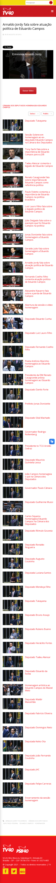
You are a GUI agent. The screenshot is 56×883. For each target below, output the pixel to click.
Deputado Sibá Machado (37, 417)
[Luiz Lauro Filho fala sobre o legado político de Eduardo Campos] (13, 215)
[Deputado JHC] (13, 779)
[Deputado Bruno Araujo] (13, 624)
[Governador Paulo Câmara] (13, 497)
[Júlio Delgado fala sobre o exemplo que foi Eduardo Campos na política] (13, 230)
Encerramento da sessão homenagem (37, 799)
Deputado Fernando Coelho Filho (39, 348)
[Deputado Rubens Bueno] (13, 638)
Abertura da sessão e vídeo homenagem (39, 306)
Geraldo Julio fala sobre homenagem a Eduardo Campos (37, 251)
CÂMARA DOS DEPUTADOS (37, 821)
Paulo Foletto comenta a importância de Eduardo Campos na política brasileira (37, 195)
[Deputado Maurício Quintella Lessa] (13, 469)
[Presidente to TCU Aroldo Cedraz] (13, 455)
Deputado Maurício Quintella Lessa (35, 461)
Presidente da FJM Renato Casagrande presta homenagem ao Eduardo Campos (38, 379)
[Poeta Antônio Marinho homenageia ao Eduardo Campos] (13, 370)
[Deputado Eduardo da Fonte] (13, 680)
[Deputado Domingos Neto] (13, 736)
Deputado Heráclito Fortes (38, 643)
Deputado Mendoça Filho (38, 586)
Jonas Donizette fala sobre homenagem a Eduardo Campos (38, 237)
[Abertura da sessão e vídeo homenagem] (13, 314)
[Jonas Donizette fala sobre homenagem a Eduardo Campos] (13, 244)
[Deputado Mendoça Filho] (13, 596)
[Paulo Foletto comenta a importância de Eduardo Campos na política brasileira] (13, 201)
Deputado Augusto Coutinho (34, 560)
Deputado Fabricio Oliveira (38, 713)
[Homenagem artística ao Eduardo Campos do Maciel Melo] (13, 694)
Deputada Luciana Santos (38, 572)
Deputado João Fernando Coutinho (38, 757)
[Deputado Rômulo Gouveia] (13, 540)
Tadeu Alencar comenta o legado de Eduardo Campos (39, 164)
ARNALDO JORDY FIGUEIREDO (16, 821)
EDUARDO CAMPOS (26, 823)
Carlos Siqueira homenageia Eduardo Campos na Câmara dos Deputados (37, 520)
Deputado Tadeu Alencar (37, 657)
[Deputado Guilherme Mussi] (13, 511)
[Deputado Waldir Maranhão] (13, 708)
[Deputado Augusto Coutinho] (13, 568)
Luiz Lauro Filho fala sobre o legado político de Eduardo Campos (38, 209)
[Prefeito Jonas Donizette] (13, 413)
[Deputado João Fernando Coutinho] (13, 765)
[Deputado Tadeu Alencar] (13, 666)
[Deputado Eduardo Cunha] (13, 328)
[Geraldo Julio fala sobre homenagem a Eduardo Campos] (13, 258)
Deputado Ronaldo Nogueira (34, 546)
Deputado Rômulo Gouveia (38, 530)
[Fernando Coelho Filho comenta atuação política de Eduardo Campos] (13, 286)
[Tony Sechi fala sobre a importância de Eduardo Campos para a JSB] (13, 158)
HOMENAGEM (40, 823)
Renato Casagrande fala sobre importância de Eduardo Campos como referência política (37, 181)
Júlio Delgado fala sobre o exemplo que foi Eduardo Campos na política (38, 223)
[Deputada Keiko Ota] (13, 751)
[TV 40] (8, 14)
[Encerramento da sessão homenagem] (13, 807)
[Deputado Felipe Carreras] (13, 793)
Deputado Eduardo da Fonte (36, 672)
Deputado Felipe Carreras (38, 783)
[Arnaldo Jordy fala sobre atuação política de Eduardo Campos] (13, 272)
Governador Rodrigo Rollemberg (35, 433)
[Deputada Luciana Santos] (13, 582)
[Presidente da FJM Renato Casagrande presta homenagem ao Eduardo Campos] (13, 384)
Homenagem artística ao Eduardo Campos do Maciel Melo (39, 688)
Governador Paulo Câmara (38, 487)
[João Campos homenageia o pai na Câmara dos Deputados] (13, 483)
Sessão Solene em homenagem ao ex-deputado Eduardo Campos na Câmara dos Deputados (39, 138)
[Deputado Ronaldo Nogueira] (13, 554)
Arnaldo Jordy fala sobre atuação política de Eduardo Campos (39, 265)
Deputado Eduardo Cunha (38, 318)
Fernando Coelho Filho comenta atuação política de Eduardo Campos (37, 279)
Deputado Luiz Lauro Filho (38, 332)
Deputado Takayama (35, 120)
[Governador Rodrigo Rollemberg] (13, 441)
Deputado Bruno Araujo (37, 614)
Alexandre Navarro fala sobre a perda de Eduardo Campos (38, 293)
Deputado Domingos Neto (38, 727)
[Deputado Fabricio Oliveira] (13, 722)
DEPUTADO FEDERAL (10, 823)
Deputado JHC (32, 769)
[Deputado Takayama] (13, 130)
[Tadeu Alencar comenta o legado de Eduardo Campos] (13, 172)
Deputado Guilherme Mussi (39, 502)
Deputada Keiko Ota (35, 741)
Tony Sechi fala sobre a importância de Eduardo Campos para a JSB (37, 152)
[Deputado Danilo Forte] (13, 399)
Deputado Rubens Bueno (38, 629)
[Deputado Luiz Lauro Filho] (13, 342)
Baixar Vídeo (28, 90)
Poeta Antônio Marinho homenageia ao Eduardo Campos (37, 364)
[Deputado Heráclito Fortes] (13, 652)
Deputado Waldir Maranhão (33, 700)
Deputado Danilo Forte (36, 389)
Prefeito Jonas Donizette (37, 403)
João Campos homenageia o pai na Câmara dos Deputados (38, 476)
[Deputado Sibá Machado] (13, 427)
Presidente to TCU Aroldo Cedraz (38, 447)
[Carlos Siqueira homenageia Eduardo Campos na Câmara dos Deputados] (13, 525)
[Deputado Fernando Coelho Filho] (13, 356)
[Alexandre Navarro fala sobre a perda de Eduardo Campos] (13, 300)
